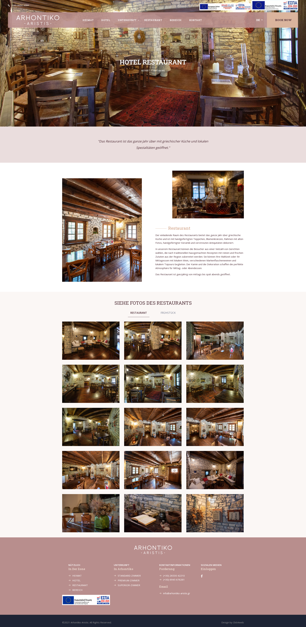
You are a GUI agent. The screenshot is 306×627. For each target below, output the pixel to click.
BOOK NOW (283, 20)
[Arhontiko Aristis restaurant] (91, 341)
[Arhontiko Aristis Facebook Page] (202, 576)
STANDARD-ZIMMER (129, 575)
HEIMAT (145, 70)
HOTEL (105, 20)
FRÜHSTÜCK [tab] (168, 313)
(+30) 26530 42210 (20, 5)
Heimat (88, 20)
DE (258, 20)
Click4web (238, 622)
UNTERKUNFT (127, 20)
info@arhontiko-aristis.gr (176, 593)
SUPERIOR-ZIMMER (129, 585)
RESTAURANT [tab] (138, 313)
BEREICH (175, 20)
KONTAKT (195, 20)
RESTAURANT (153, 20)
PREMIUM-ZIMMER (128, 580)
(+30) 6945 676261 (174, 579)
